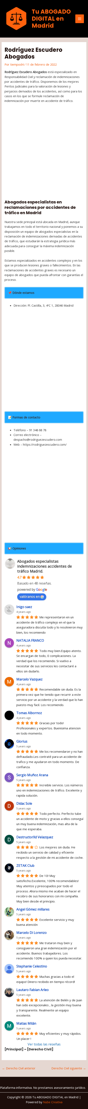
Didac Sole (24, 803)
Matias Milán (26, 1023)
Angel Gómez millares (33, 909)
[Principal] (14, 1049)
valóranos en (30, 596)
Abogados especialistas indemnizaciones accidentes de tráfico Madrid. (44, 566)
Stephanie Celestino (31, 966)
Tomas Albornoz (29, 713)
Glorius (21, 741)
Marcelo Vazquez (29, 679)
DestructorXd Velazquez (34, 837)
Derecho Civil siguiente (68, 1068)
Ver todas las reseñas (44, 1044)
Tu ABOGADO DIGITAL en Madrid (51, 18)
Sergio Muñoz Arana (32, 775)
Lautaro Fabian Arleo (32, 989)
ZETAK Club (25, 865)
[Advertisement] (44, 152)
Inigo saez (24, 607)
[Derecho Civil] (40, 1049)
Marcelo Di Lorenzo (31, 932)
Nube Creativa (52, 1102)
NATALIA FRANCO (30, 640)
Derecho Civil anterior (18, 1068)
